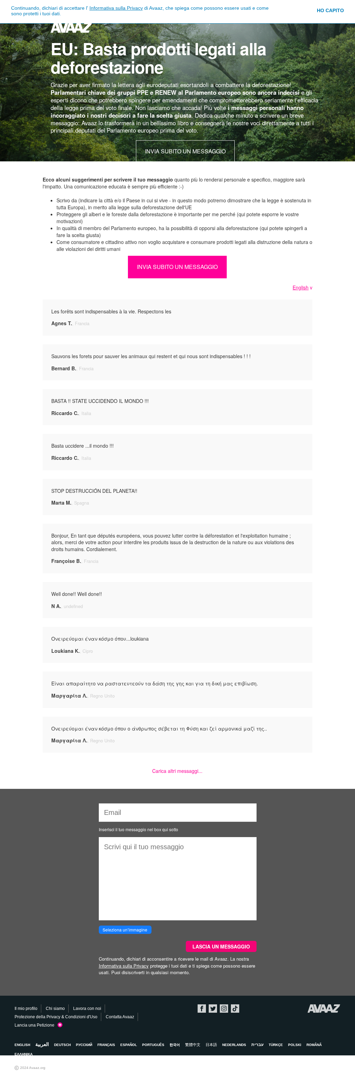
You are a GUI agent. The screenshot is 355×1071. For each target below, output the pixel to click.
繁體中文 (192, 1045)
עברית (257, 1044)
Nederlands (234, 1045)
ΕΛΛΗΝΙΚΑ (24, 1054)
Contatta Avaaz (120, 1016)
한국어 (175, 1045)
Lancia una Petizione (36, 1025)
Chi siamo (55, 1008)
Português (153, 1045)
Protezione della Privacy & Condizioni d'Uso (56, 1016)
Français (106, 1045)
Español (128, 1045)
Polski (294, 1045)
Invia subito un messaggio (185, 151)
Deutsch (62, 1045)
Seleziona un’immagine (125, 930)
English (301, 287)
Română (314, 1045)
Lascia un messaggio (221, 946)
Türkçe (276, 1045)
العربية (42, 1044)
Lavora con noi (87, 1008)
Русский (84, 1045)
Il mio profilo (26, 1008)
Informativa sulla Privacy (116, 8)
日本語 (211, 1045)
